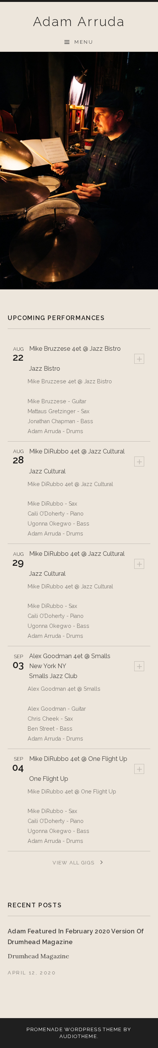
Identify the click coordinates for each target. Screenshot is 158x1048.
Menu (83, 42)
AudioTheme (78, 1036)
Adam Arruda (79, 21)
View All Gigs (74, 863)
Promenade (44, 1029)
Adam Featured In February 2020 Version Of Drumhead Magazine (76, 937)
